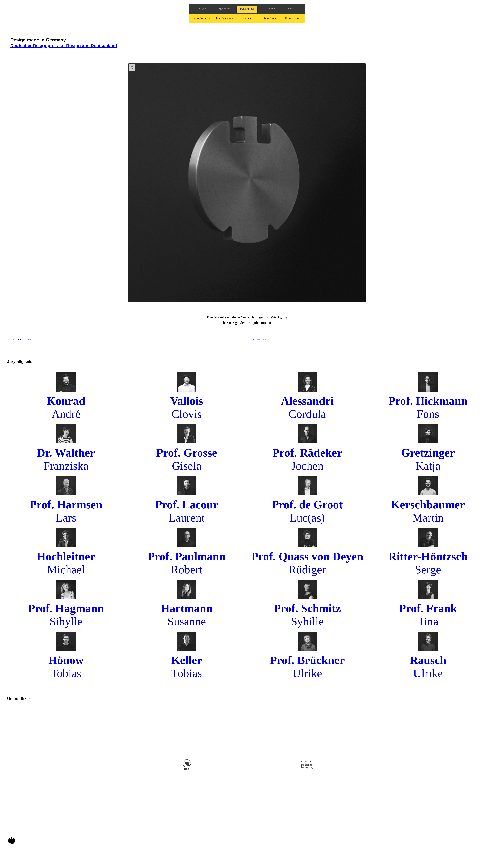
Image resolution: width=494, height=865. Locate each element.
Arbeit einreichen (259, 339)
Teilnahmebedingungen (20, 339)
